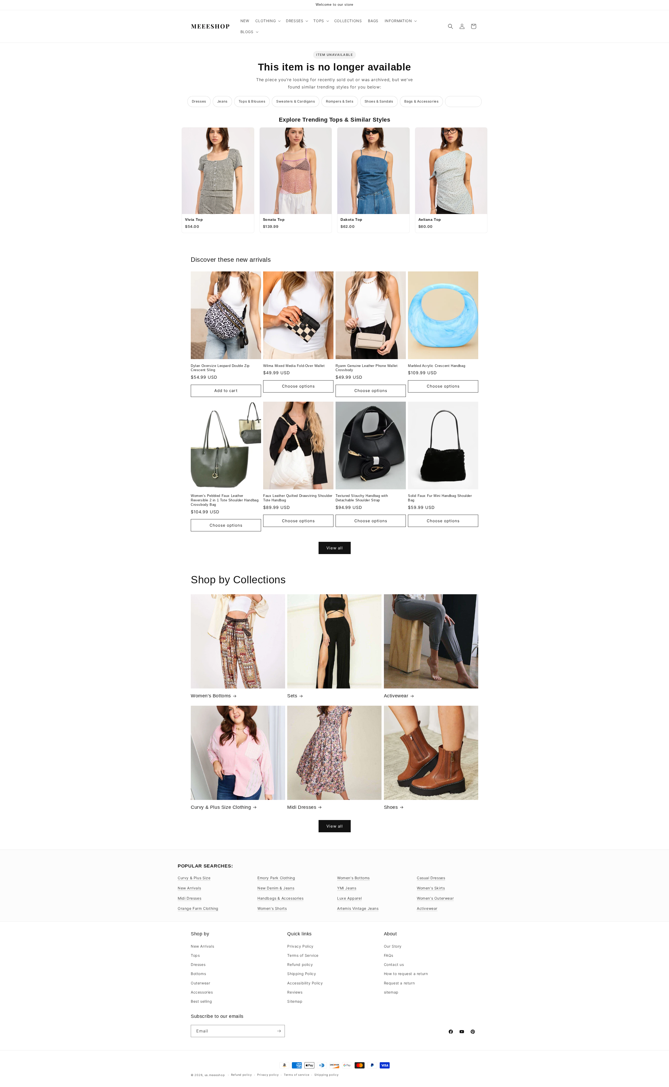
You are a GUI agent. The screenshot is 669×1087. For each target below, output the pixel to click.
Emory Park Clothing (276, 878)
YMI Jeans (346, 888)
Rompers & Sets (339, 101)
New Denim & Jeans (275, 888)
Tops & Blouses (252, 101)
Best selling (201, 1001)
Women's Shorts (272, 908)
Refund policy (300, 964)
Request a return (399, 983)
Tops (195, 955)
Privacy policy (268, 1075)
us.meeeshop (215, 1075)
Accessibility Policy (305, 983)
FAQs (388, 955)
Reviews (294, 992)
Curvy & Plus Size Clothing (221, 807)
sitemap (391, 992)
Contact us (394, 964)
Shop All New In (463, 101)
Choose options (298, 386)
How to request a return (406, 973)
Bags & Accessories (421, 101)
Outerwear (200, 983)
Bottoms (198, 973)
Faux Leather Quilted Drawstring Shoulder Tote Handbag (297, 498)
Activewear (396, 695)
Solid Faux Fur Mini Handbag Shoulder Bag (440, 498)
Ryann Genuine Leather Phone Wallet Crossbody (366, 368)
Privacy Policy (300, 946)
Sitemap (294, 1001)
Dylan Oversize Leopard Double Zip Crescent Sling (220, 368)
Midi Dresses (301, 807)
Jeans (222, 101)
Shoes (391, 807)
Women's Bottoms (211, 695)
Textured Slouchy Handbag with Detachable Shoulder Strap (362, 498)
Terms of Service (303, 955)
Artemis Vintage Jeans (358, 908)
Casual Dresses (431, 878)
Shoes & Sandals (379, 101)
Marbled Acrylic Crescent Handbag (436, 366)
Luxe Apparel (349, 898)
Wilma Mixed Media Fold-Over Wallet (294, 366)
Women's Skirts (431, 888)
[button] (267, 20)
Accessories (202, 992)
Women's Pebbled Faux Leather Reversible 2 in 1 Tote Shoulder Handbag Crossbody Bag (224, 500)
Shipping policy (326, 1075)
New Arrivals (189, 888)
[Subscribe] (279, 1031)
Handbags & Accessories (280, 898)
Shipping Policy (301, 973)
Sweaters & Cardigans (295, 101)
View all (334, 547)
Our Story (393, 946)
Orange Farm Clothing (198, 908)
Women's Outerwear (435, 898)
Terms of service (296, 1075)
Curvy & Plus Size (194, 878)
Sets (292, 695)
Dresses (199, 101)
